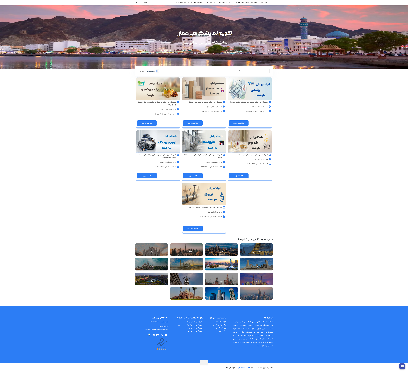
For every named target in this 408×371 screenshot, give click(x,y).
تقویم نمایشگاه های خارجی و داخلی (246, 2)
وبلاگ (190, 2)
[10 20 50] (142, 71)
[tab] (161, 71)
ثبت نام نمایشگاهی (224, 2)
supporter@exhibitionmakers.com (156, 329)
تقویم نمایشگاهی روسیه (194, 328)
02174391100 (154, 322)
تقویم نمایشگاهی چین (195, 331)
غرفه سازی (200, 2)
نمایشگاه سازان (181, 2)
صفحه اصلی (264, 2)
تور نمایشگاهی (210, 2)
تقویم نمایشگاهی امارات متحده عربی (190, 325)
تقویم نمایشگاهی (220, 322)
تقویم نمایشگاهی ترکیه (195, 322)
